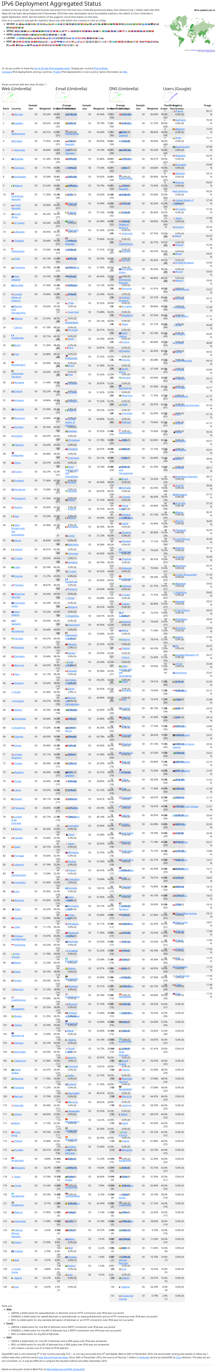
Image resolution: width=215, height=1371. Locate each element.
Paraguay (19, 808)
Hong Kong (15, 1133)
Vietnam (19, 1043)
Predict (57, 72)
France (18, 471)
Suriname (180, 164)
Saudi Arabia (15, 1071)
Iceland (18, 391)
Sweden (18, 123)
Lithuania (19, 231)
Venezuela (20, 1221)
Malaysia (19, 647)
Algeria (18, 1278)
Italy (16, 516)
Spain (17, 846)
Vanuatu (180, 788)
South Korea (16, 1270)
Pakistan (19, 444)
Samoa (18, 709)
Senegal (179, 601)
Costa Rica (20, 882)
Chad (178, 984)
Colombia (19, 267)
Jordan (18, 980)
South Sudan (182, 735)
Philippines (17, 455)
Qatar (17, 909)
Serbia (17, 745)
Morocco (19, 665)
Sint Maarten (182, 761)
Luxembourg (18, 999)
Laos (16, 891)
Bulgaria (19, 772)
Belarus (18, 1212)
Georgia (18, 1105)
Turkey (18, 918)
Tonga (17, 781)
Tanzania (19, 1087)
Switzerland (17, 251)
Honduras (19, 489)
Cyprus (18, 327)
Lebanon (19, 864)
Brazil (17, 345)
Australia (19, 409)
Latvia (17, 790)
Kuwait (18, 799)
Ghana (18, 1114)
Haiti (178, 993)
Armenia (19, 400)
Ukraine (18, 638)
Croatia (18, 558)
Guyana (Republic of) (187, 654)
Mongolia (19, 1167)
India (17, 258)
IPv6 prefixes (101, 68)
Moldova (19, 900)
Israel (17, 692)
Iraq (16, 354)
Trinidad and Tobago (186, 806)
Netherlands (18, 133)
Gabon (18, 1242)
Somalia (18, 285)
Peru (17, 674)
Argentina (19, 727)
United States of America (16, 297)
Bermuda (180, 824)
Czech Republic (16, 206)
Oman (17, 1185)
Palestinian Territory (17, 375)
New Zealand (15, 278)
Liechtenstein (18, 875)
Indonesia (19, 944)
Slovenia (19, 683)
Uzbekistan (17, 1204)
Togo (178, 699)
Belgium (180, 129)
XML (125, 72)
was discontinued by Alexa (53, 1357)
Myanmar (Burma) (18, 595)
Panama (18, 585)
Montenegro (18, 364)
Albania (18, 318)
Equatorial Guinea (126, 1297)
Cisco (178, 1357)
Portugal (19, 855)
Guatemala (17, 337)
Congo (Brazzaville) (186, 574)
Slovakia (18, 427)
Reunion (19, 989)
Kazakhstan (17, 1196)
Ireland (18, 549)
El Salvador (16, 622)
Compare (7, 72)
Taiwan (18, 1025)
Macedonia (17, 631)
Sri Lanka (19, 222)
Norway (18, 114)
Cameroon (20, 1060)
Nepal (16, 1123)
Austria (18, 507)
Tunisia (18, 763)
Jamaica (179, 886)
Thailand (19, 240)
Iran (16, 1286)
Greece (18, 141)
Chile (17, 927)
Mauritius (19, 418)
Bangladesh (17, 1008)
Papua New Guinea (186, 913)
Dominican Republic (17, 198)
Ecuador (19, 1149)
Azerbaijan (20, 176)
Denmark (19, 656)
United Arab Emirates (16, 820)
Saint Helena (15, 613)
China (17, 462)
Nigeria (18, 185)
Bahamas (180, 583)
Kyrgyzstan (17, 1160)
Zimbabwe (20, 718)
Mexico (18, 829)
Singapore (20, 498)
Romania (19, 382)
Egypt (17, 971)
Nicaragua (181, 494)
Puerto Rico (182, 316)
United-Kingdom (17, 756)
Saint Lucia (181, 922)
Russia (179, 271)
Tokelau (18, 1251)
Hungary (19, 480)
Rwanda (18, 1078)
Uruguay (19, 701)
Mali (16, 1260)
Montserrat (17, 1035)
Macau (179, 512)
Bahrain (18, 1096)
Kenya (17, 540)
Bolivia (18, 1016)
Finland (18, 436)
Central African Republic (16, 1233)
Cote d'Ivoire (15, 955)
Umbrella (144, 1357)
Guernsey (19, 150)
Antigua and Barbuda (18, 937)
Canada (18, 837)
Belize (17, 962)
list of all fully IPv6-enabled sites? (52, 68)
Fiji (177, 646)
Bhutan (179, 521)
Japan (17, 1176)
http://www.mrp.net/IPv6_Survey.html (66, 1369)
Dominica (180, 565)
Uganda (18, 736)
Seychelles (20, 1051)
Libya (17, 567)
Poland (18, 1141)
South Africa (16, 215)
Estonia (18, 576)
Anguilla (18, 158)
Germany (19, 167)
